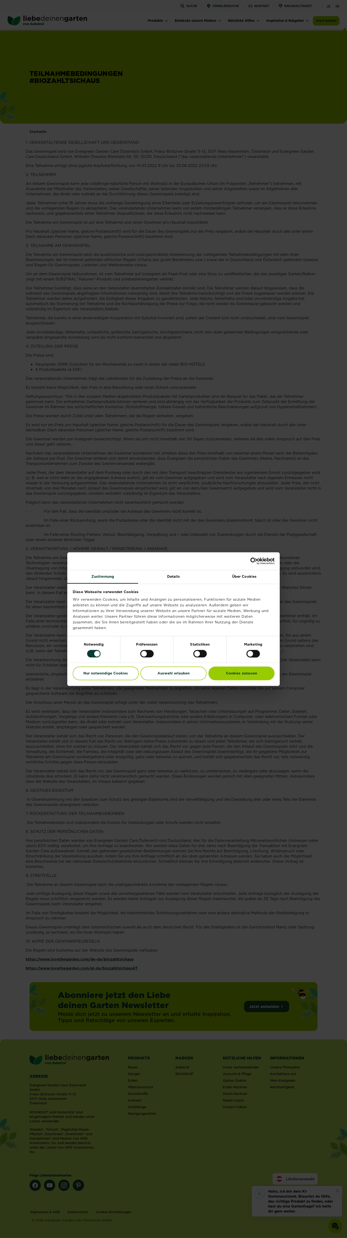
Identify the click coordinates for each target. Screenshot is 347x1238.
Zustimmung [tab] (102, 576)
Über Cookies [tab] (244, 576)
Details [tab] (173, 576)
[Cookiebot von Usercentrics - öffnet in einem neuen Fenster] (254, 560)
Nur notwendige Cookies (105, 673)
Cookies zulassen (241, 673)
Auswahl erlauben (173, 673)
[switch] (147, 653)
